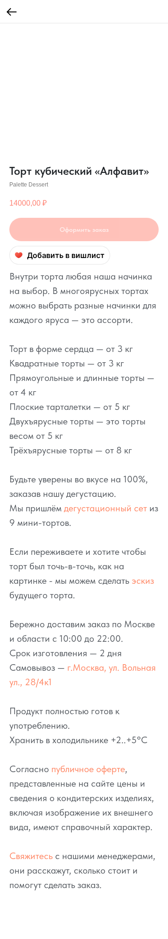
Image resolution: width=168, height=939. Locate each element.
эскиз (143, 580)
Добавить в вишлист (66, 255)
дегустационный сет (105, 508)
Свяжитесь (31, 855)
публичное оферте (88, 768)
